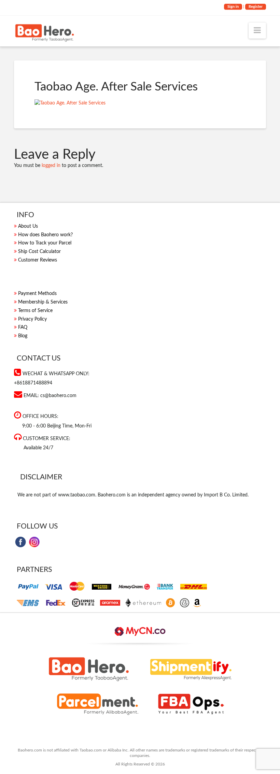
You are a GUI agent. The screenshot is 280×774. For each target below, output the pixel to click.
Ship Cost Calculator (39, 251)
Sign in (233, 7)
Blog (22, 336)
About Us (28, 226)
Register (256, 7)
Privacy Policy (32, 319)
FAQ (22, 327)
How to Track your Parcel (44, 243)
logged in (51, 165)
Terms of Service (35, 310)
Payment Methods (37, 293)
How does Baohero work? (45, 235)
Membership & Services (43, 302)
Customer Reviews (37, 260)
